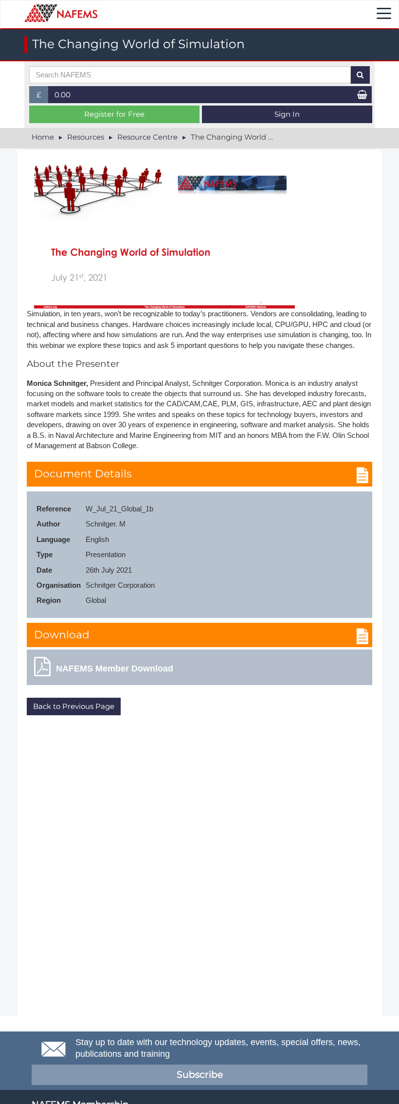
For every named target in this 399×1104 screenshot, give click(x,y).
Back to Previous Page (73, 706)
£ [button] (42, 96)
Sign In (287, 114)
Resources (85, 137)
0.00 (62, 94)
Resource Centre (147, 137)
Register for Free (114, 114)
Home (43, 137)
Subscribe (200, 1074)
